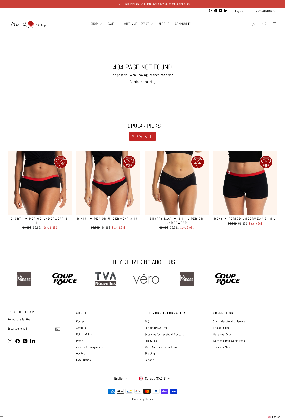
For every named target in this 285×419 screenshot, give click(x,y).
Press (79, 341)
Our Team (81, 353)
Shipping (150, 353)
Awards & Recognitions (90, 347)
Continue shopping (142, 81)
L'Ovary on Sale (222, 347)
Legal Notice (83, 360)
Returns (149, 360)
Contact (81, 321)
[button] (276, 417)
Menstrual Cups (222, 334)
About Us (81, 328)
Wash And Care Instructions (161, 347)
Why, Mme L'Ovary (137, 24)
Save (111, 24)
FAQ (147, 321)
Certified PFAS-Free (156, 328)
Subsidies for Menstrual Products (164, 334)
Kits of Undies (221, 328)
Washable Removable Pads (229, 341)
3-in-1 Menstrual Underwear (229, 321)
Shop (94, 24)
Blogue (163, 24)
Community (183, 24)
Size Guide (151, 341)
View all (142, 136)
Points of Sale (84, 334)
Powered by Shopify (142, 399)
